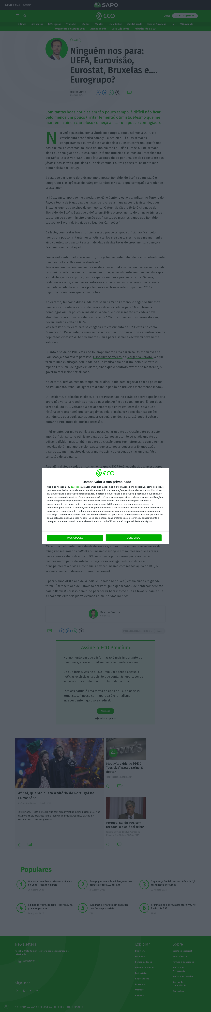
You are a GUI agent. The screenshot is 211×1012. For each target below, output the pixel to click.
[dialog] (105, 506)
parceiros (76, 487)
